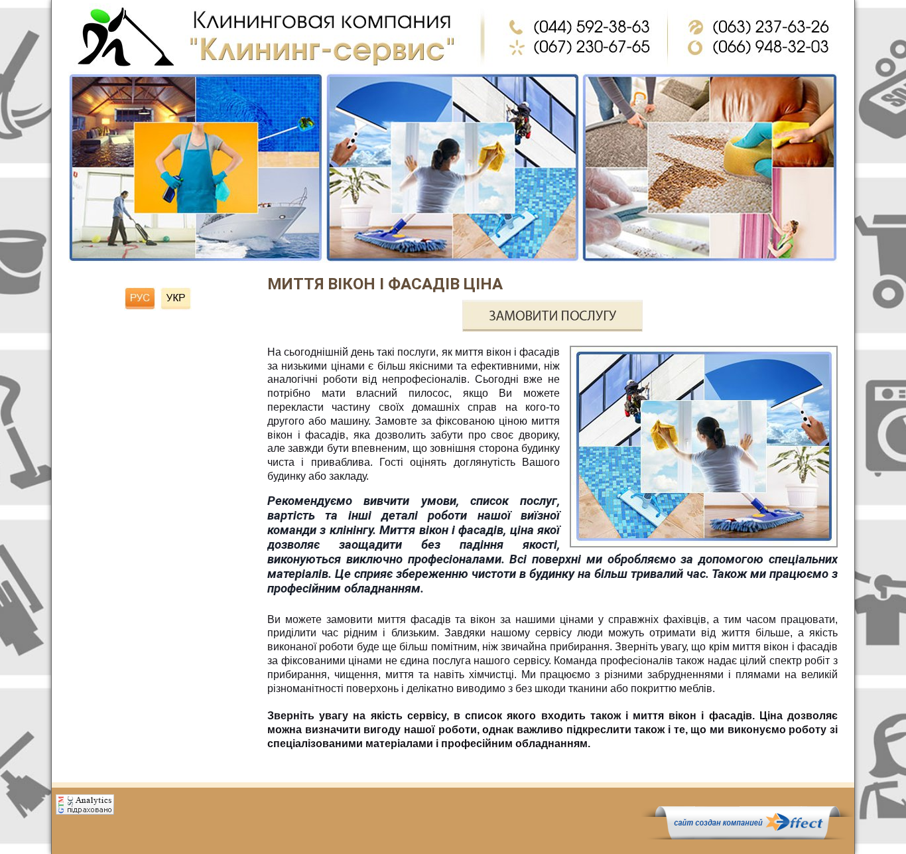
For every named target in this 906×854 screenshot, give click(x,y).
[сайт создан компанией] (747, 836)
